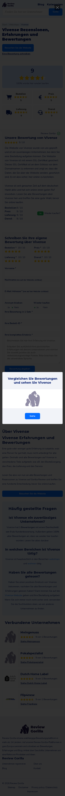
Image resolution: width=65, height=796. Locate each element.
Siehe (32, 416)
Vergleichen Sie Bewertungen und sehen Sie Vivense (32, 380)
